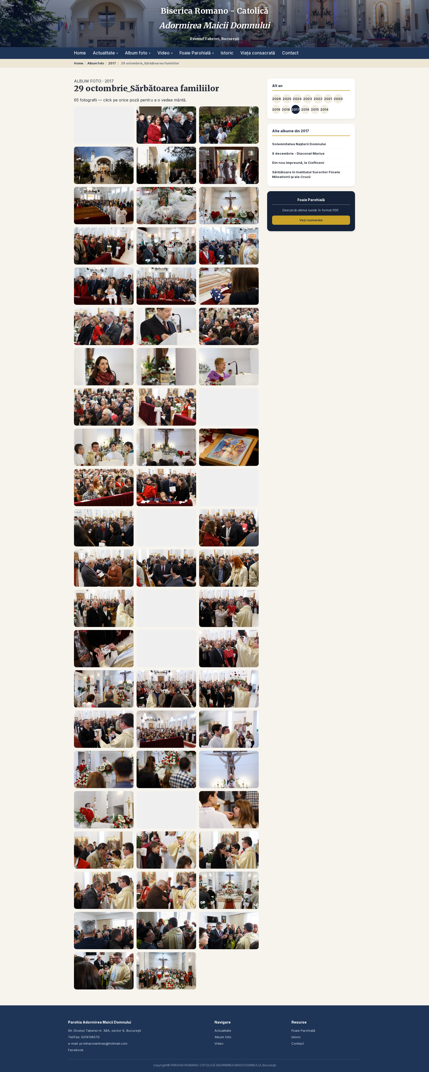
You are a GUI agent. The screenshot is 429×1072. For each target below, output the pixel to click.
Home (80, 52)
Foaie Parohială (196, 52)
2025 (287, 99)
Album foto (137, 52)
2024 (297, 99)
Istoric (227, 52)
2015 (315, 109)
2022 (318, 99)
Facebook (75, 1050)
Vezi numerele (310, 220)
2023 (307, 99)
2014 (324, 109)
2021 (328, 99)
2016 (305, 109)
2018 (286, 109)
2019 (276, 109)
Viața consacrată (257, 52)
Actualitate (105, 52)
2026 (276, 99)
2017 (112, 63)
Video (165, 52)
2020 (338, 99)
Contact (290, 52)
